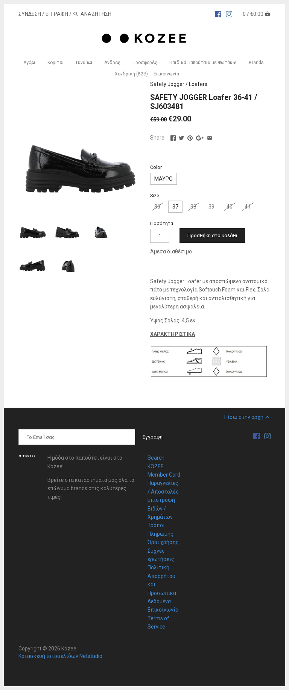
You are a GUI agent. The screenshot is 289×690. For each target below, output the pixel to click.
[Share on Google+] (200, 137)
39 (211, 207)
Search (156, 458)
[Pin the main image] (190, 137)
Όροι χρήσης (163, 542)
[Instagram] (229, 13)
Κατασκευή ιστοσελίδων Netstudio (60, 656)
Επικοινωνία (163, 610)
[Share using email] (209, 137)
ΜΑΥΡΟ (163, 179)
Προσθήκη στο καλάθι (212, 235)
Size (154, 195)
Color (156, 167)
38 (193, 207)
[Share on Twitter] (181, 137)
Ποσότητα (161, 223)
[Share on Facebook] (173, 137)
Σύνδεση (29, 14)
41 (248, 207)
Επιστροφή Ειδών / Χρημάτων (161, 508)
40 (230, 207)
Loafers (198, 84)
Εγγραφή (57, 14)
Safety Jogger (167, 84)
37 (175, 207)
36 (157, 207)
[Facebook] (218, 13)
